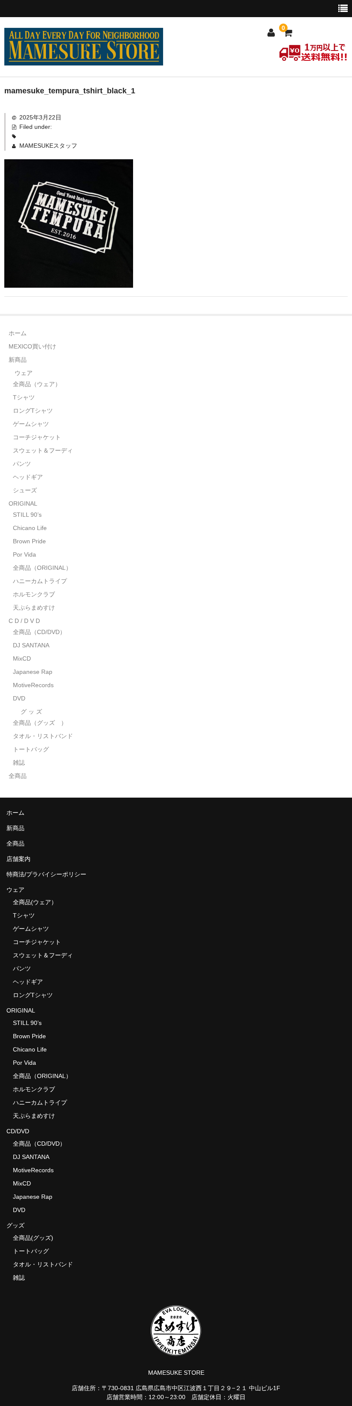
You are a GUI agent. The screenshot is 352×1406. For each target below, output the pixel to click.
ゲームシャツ (31, 423)
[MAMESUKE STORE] (83, 60)
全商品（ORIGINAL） (42, 567)
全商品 (18, 775)
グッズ (18, 1225)
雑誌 (19, 762)
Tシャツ (24, 397)
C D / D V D (24, 620)
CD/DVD (17, 1131)
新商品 (18, 359)
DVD (19, 698)
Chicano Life (30, 527)
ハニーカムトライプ (40, 581)
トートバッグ (31, 749)
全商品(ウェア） (35, 902)
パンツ (22, 463)
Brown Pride (29, 541)
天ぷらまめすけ (34, 607)
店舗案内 (18, 858)
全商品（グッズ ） (40, 722)
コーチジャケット (37, 437)
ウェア (24, 372)
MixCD (22, 658)
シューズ (25, 490)
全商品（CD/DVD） (42, 632)
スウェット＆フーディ (43, 450)
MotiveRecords (33, 685)
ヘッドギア (28, 477)
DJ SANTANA (31, 645)
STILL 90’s (27, 514)
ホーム (18, 333)
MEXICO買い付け (32, 346)
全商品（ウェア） (40, 384)
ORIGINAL (23, 503)
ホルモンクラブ (34, 594)
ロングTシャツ (33, 410)
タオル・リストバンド (43, 736)
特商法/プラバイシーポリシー (46, 874)
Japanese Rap (32, 671)
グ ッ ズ (31, 711)
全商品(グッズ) (33, 1237)
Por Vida (24, 554)
